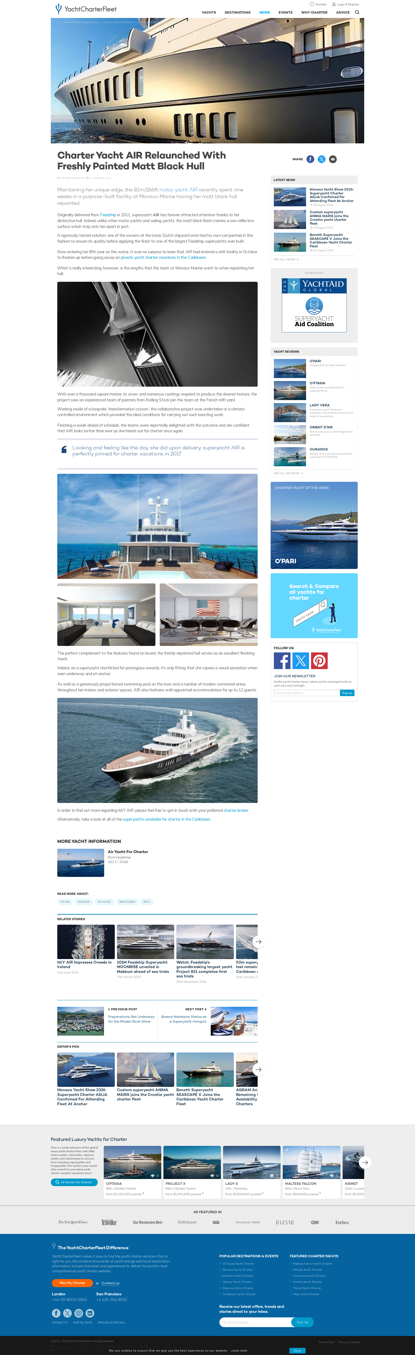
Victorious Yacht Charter (309, 1276)
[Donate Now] (314, 305)
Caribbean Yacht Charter (239, 1294)
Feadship (108, 214)
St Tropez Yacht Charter (238, 1263)
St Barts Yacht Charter (238, 1276)
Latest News (284, 180)
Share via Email (333, 159)
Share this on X (322, 159)
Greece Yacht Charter (237, 1282)
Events (286, 12)
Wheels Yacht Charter (307, 1270)
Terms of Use (326, 1342)
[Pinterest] (319, 660)
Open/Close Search (357, 12)
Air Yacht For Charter (128, 851)
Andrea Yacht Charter (307, 1282)
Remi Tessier (127, 901)
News (264, 12)
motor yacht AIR (178, 189)
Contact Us (60, 1322)
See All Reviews (287, 473)
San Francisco (108, 1293)
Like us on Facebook (56, 1313)
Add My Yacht (82, 1322)
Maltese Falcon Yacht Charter (312, 1263)
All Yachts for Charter (76, 1182)
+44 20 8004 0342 (69, 1299)
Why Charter (314, 12)
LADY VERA (320, 405)
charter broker (236, 810)
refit (147, 901)
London (58, 1293)
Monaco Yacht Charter (238, 1270)
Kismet (351, 1183)
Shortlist (320, 4)
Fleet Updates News (86, 22)
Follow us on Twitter (67, 1313)
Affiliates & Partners (111, 1322)
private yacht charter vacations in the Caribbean (163, 257)
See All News (284, 259)
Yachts (209, 12)
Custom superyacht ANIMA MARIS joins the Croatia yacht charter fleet (329, 217)
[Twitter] (300, 660)
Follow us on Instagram (78, 1313)
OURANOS (319, 449)
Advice (343, 12)
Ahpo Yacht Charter (306, 1294)
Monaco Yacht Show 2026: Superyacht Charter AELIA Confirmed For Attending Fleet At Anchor (332, 195)
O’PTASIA (317, 383)
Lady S (231, 1183)
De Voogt (104, 901)
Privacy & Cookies (349, 1342)
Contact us (110, 1283)
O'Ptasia (114, 1183)
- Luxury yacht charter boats (100, 8)
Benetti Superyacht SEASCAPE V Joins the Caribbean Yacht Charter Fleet (331, 240)
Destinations (238, 12)
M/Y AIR (65, 901)
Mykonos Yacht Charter (238, 1288)
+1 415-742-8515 (111, 1299)
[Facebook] (282, 660)
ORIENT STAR (321, 427)
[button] (258, 941)
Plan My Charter (72, 1283)
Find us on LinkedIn (90, 1313)
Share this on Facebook (310, 159)
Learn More (239, 1350)
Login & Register (348, 4)
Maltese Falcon (300, 1183)
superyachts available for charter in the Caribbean (166, 819)
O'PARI (315, 361)
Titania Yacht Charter (307, 1288)
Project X (175, 1183)
